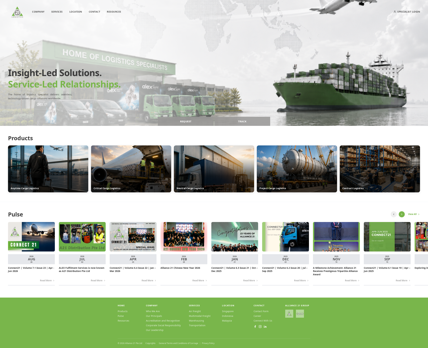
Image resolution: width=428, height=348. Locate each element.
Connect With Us (263, 320)
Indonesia (227, 316)
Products (123, 311)
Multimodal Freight (199, 316)
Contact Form (261, 311)
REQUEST (186, 121)
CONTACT (94, 11)
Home (121, 305)
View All (412, 214)
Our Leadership (155, 330)
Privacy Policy (208, 343)
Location (228, 305)
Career (257, 316)
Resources (123, 320)
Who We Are (153, 311)
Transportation (197, 325)
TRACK (242, 121)
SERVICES (57, 11)
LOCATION (75, 11)
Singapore (228, 311)
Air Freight (195, 311)
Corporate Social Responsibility (163, 325)
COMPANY (38, 11)
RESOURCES (114, 11)
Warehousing (196, 320)
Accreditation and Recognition (163, 320)
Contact (259, 305)
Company (151, 305)
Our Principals (154, 316)
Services (194, 305)
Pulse (121, 316)
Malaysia (227, 320)
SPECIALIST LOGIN (408, 11)
